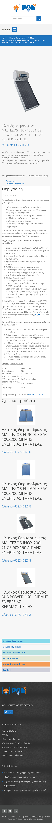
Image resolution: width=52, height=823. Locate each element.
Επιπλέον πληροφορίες (16, 183)
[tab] (28, 181)
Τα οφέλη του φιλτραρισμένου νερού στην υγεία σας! (25, 792)
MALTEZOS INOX (35, 394)
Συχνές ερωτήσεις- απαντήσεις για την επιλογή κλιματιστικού (25, 783)
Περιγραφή (11, 181)
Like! (9, 712)
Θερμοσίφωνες (10, 658)
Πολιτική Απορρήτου (33, 816)
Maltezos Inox (20, 175)
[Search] (38, 18)
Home (4, 38)
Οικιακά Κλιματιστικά (14, 652)
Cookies (47, 816)
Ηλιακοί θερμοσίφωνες (18, 38)
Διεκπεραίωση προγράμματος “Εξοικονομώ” (23, 772)
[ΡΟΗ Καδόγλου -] (24, 7)
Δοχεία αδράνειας (12, 646)
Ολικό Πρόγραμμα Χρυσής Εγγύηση (19, 777)
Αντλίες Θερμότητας (13, 641)
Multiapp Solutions (36, 819)
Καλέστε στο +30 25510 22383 (16, 145)
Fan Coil (6, 670)
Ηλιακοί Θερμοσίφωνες (15, 664)
